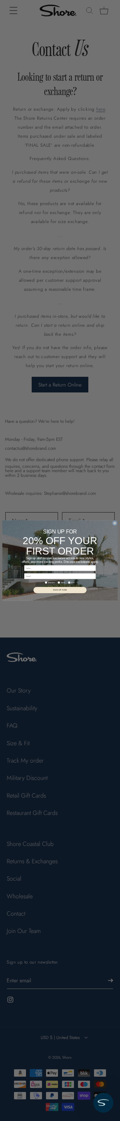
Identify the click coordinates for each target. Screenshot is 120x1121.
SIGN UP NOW (60, 590)
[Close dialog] (115, 523)
